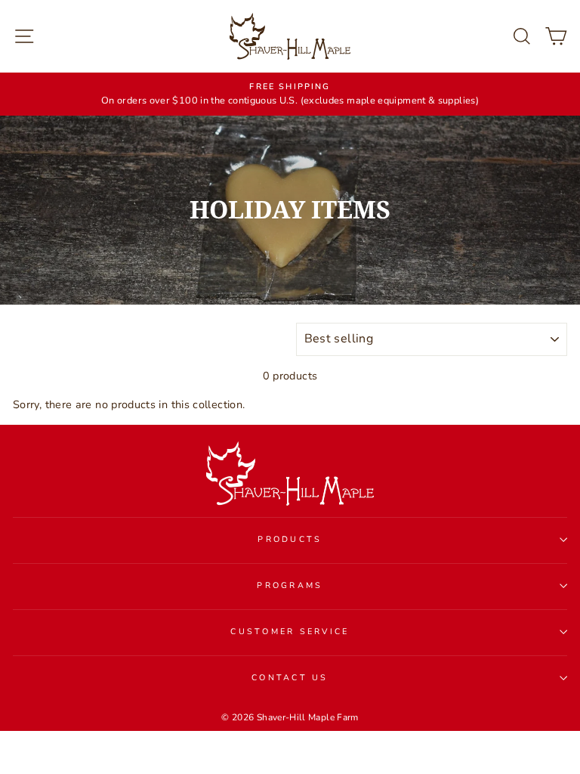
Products (290, 539)
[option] (290, 94)
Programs (289, 585)
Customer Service (289, 631)
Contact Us (290, 677)
